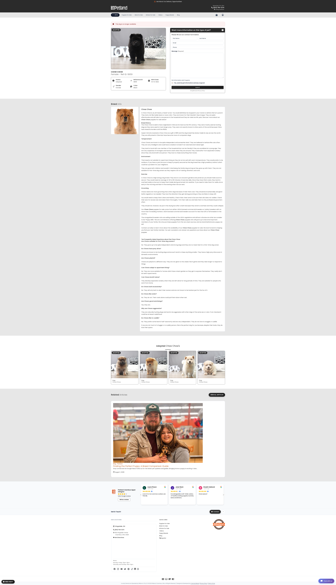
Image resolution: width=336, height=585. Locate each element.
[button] (223, 495)
